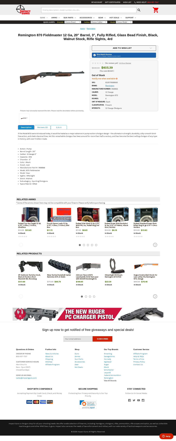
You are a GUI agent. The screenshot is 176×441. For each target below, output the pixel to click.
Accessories (86, 17)
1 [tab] (80, 245)
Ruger (106, 364)
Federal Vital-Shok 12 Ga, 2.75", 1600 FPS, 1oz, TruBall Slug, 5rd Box (88, 225)
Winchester (109, 370)
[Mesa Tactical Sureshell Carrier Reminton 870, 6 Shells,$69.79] (59, 266)
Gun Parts (68, 17)
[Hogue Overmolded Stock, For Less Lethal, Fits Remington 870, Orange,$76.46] (146, 266)
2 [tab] (84, 245)
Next (155, 245)
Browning (108, 354)
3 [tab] (88, 245)
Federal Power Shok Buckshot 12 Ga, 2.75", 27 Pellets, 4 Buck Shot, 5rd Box (116, 225)
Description (26, 127)
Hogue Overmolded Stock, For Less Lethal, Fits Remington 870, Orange (145, 277)
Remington (108, 378)
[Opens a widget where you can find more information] (166, 436)
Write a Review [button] (125, 63)
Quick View (30, 215)
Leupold (107, 373)
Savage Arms (109, 356)
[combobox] (88, 10)
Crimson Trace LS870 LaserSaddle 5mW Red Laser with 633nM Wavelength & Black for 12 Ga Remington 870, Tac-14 (87, 279)
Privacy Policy (139, 362)
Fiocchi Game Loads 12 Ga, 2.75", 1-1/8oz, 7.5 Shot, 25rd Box (58, 225)
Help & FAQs (138, 356)
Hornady (107, 359)
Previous (21, 245)
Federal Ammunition (112, 375)
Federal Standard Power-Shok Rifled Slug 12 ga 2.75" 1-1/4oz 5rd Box (145, 225)
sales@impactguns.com (26, 378)
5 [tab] (96, 245)
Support (129, 17)
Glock (106, 367)
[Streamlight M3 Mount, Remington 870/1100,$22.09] (117, 266)
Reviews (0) (42, 127)
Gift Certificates (112, 2)
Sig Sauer (108, 362)
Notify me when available (104, 78)
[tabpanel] (30, 224)
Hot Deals (114, 17)
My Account (96, 2)
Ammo (54, 17)
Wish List (127, 2)
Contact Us (138, 364)
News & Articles (52, 354)
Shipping (49, 359)
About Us (49, 356)
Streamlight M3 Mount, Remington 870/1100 (114, 276)
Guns (42, 17)
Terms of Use (138, 359)
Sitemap (48, 362)
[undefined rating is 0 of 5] (98, 63)
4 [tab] (92, 245)
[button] (88, 404)
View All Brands (110, 381)
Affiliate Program (52, 364)
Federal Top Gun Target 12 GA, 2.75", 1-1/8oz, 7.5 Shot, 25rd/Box (29, 225)
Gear (100, 17)
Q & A (58, 127)
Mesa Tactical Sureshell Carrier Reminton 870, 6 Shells (59, 276)
